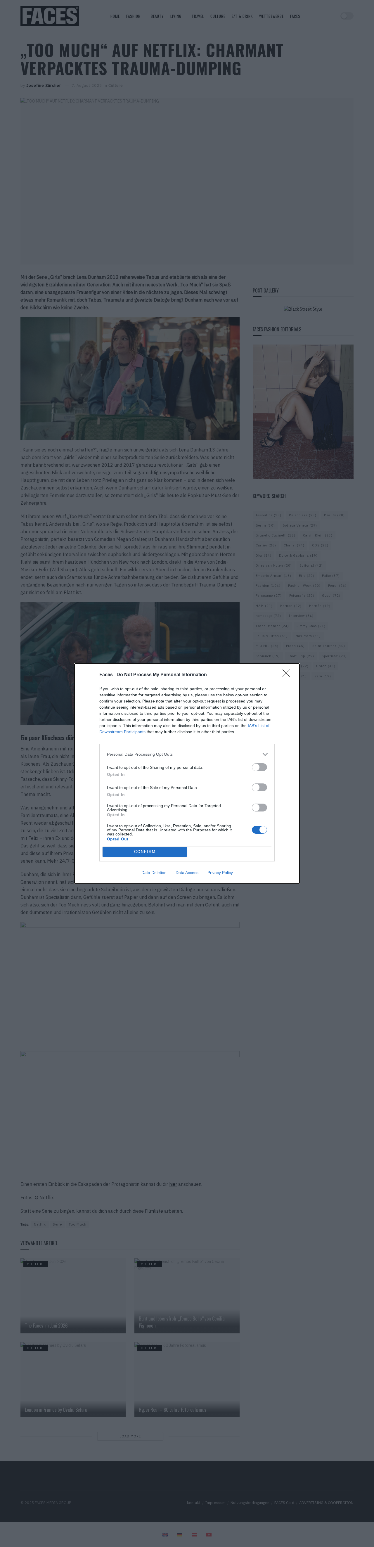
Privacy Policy (220, 872)
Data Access (187, 872)
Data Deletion (154, 872)
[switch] (259, 767)
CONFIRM (145, 851)
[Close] (288, 675)
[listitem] (187, 754)
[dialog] (187, 774)
